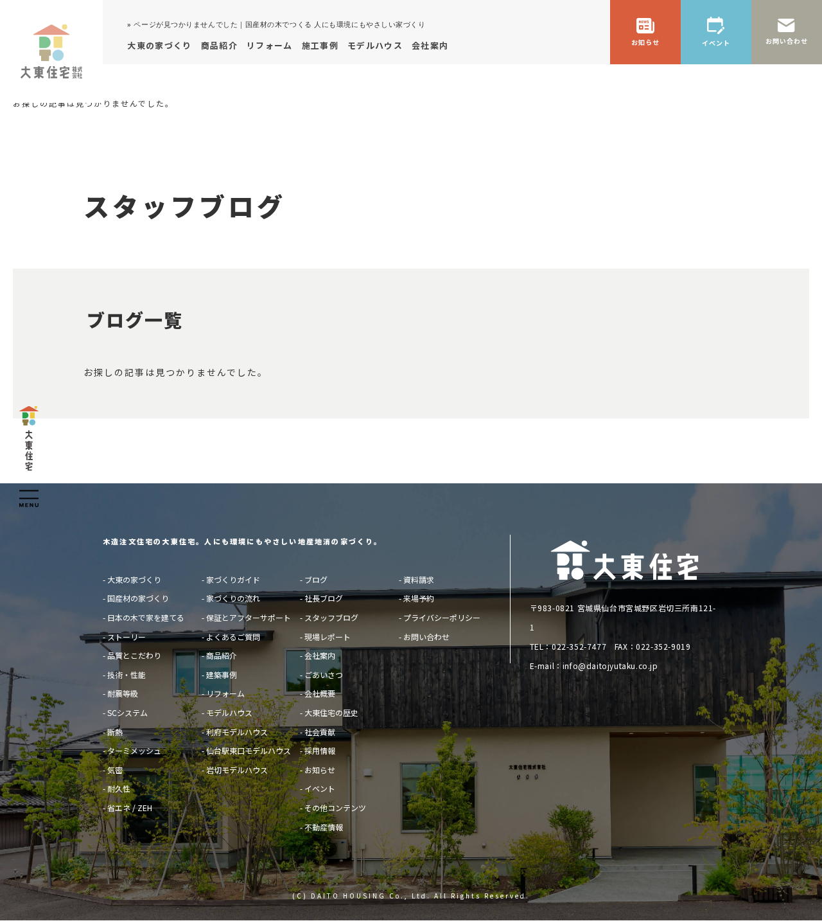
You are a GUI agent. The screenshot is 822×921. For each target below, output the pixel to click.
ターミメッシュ (134, 750)
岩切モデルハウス (237, 769)
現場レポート (327, 636)
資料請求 (418, 579)
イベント (319, 788)
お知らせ (319, 769)
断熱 (115, 731)
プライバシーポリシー (441, 617)
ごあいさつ (323, 674)
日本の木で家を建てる (145, 617)
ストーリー (126, 636)
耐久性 (118, 788)
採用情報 (319, 750)
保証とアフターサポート (248, 617)
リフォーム (225, 693)
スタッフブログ (331, 617)
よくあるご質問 (233, 636)
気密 (115, 769)
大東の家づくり (134, 579)
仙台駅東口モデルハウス (248, 750)
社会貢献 (319, 731)
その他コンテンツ (335, 807)
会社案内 (319, 655)
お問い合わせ (426, 636)
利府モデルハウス (237, 731)
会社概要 (319, 693)
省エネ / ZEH (129, 807)
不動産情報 (323, 826)
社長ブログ (323, 598)
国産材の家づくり (138, 598)
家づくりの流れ (233, 598)
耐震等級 (122, 693)
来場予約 (418, 598)
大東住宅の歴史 (331, 712)
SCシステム (127, 712)
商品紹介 (221, 655)
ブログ (316, 579)
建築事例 (221, 674)
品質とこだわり (134, 655)
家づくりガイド (233, 579)
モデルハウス (229, 712)
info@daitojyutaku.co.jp (610, 665)
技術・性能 (126, 674)
